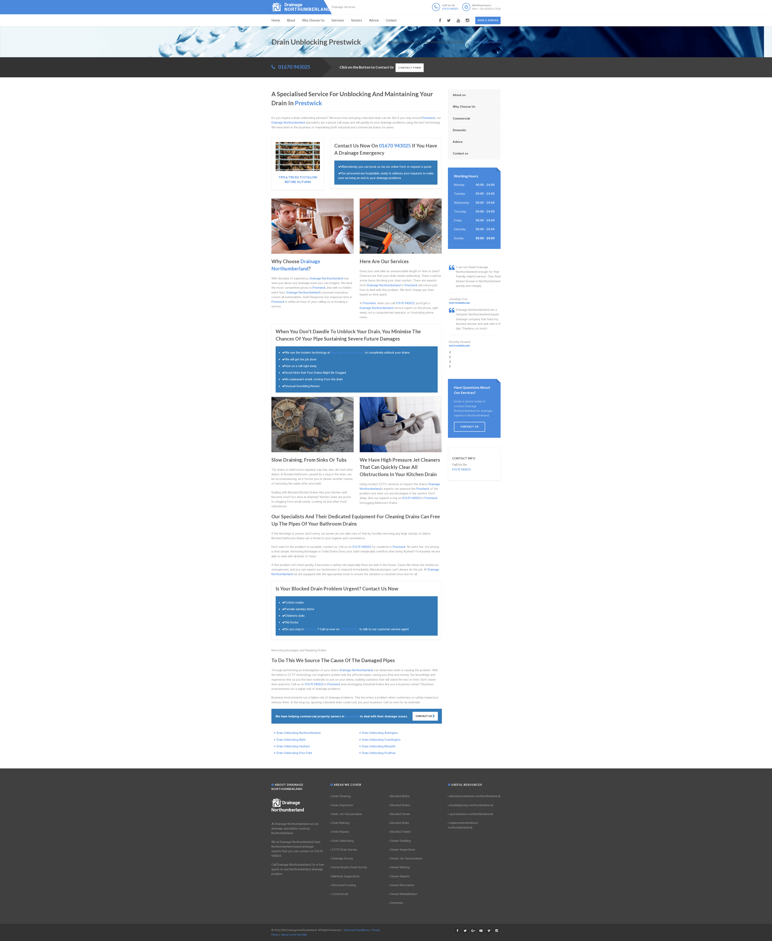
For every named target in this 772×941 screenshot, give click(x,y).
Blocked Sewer (400, 814)
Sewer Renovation (403, 885)
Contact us (460, 153)
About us (459, 95)
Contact (391, 20)
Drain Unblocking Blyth (291, 740)
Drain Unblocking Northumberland (298, 733)
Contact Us (424, 716)
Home (275, 20)
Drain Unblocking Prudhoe (378, 753)
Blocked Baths (400, 796)
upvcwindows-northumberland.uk (471, 814)
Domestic (459, 130)
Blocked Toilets (401, 832)
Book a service (488, 20)
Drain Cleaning (341, 796)
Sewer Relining (400, 867)
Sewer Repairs (400, 876)
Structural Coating (344, 885)
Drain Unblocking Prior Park (294, 753)
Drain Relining (340, 823)
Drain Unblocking (343, 841)
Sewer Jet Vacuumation (406, 858)
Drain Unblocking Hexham (293, 746)
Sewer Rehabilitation (404, 894)
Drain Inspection (342, 805)
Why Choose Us (313, 20)
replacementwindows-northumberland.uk (463, 825)
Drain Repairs (340, 832)
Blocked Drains (400, 805)
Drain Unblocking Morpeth (378, 746)
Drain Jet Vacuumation (347, 814)
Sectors (356, 20)
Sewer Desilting (401, 841)
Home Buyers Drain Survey (349, 867)
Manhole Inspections (345, 876)
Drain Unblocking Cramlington (381, 740)
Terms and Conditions (356, 930)
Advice (374, 20)
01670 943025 (450, 8)
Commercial (461, 118)
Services (338, 20)
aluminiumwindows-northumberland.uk (475, 796)
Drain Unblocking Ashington (380, 733)
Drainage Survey (342, 858)
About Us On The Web (294, 934)
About (291, 20)
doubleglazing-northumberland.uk (471, 805)
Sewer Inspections (403, 849)
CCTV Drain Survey (344, 849)
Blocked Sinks (400, 823)
